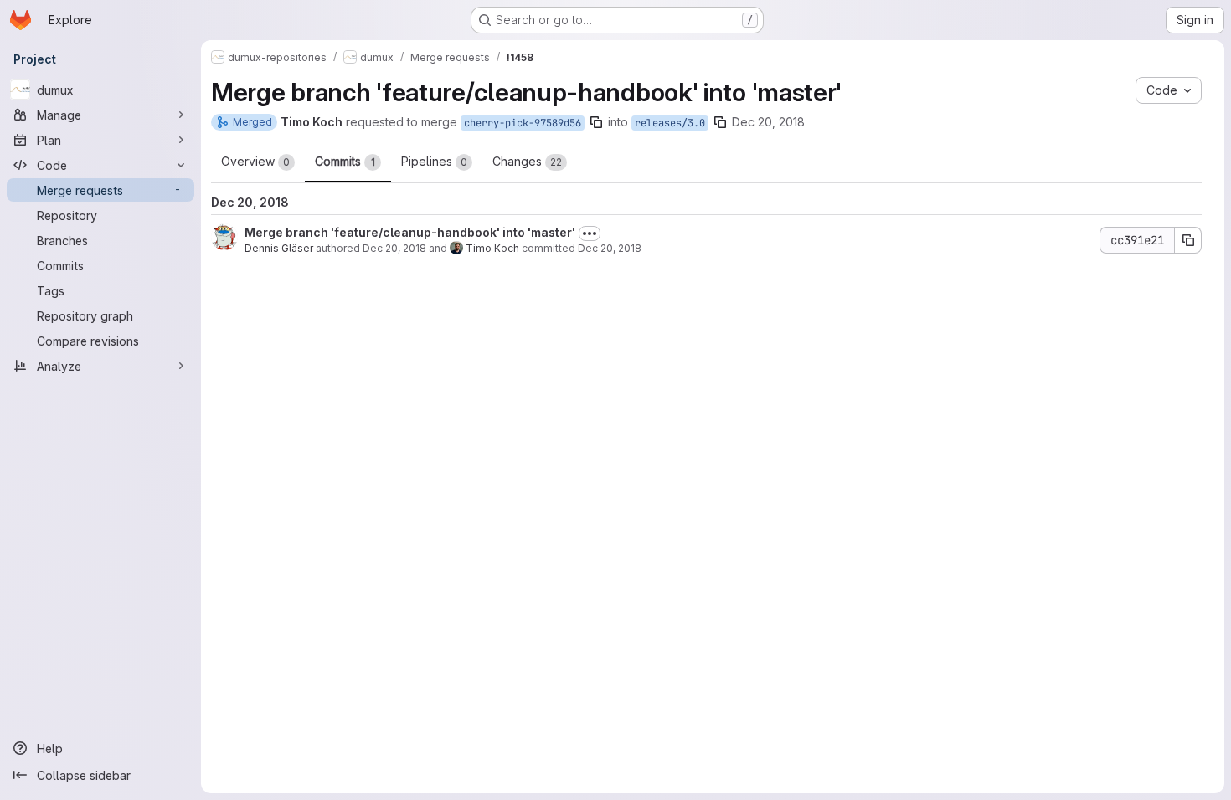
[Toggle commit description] (589, 233)
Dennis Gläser (279, 248)
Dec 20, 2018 (768, 122)
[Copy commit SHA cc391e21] (1188, 240)
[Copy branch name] (596, 122)
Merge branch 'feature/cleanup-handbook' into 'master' (410, 232)
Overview (255, 161)
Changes (527, 161)
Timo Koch (492, 248)
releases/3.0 (670, 123)
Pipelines (434, 161)
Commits (345, 161)
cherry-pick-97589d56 (522, 123)
